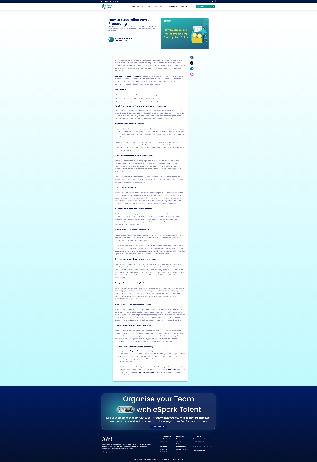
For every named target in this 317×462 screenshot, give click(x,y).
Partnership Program (182, 449)
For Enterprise (163, 451)
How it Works (163, 441)
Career (178, 443)
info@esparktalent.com (199, 450)
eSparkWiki (179, 441)
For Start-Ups (163, 449)
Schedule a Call (203, 6)
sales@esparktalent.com (199, 441)
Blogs (177, 439)
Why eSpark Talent (165, 439)
